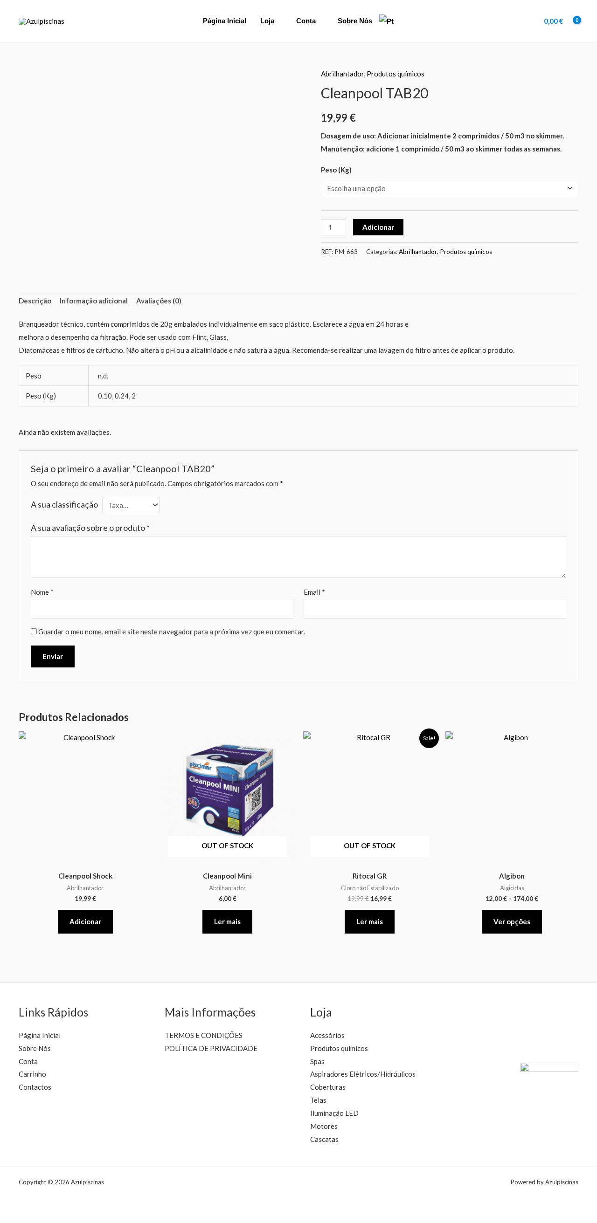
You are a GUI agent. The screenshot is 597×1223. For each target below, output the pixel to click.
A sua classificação (64, 504)
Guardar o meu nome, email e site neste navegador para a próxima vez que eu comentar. (171, 631)
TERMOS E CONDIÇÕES (204, 1035)
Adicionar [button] (85, 921)
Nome (42, 592)
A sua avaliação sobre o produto (90, 527)
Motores (324, 1126)
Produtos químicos (395, 73)
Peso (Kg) (336, 169)
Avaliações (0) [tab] (158, 300)
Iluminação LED (334, 1113)
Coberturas (328, 1087)
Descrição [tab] (35, 300)
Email (314, 592)
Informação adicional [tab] (94, 300)
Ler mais (227, 921)
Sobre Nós (355, 21)
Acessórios (327, 1035)
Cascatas (324, 1139)
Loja (267, 21)
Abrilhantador (342, 73)
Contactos (35, 1087)
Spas (317, 1061)
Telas (318, 1100)
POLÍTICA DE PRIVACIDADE (211, 1048)
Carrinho (32, 1074)
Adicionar (378, 227)
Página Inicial (224, 21)
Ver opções (511, 921)
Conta (306, 21)
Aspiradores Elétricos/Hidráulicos (363, 1074)
